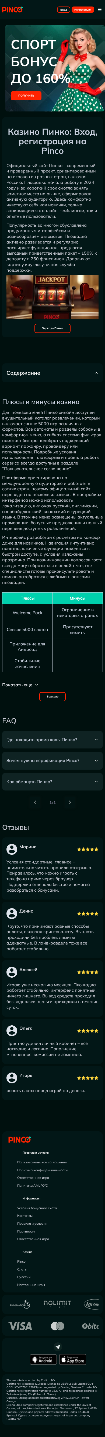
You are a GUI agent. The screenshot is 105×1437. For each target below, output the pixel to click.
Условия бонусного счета (37, 1208)
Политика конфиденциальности (42, 1170)
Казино (27, 1252)
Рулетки (23, 1277)
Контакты (25, 1216)
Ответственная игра (33, 1178)
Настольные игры (31, 1285)
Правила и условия (36, 1152)
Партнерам (26, 1231)
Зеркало (52, 696)
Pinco (21, 1261)
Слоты (22, 1269)
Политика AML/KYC (32, 1185)
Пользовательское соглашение (42, 1162)
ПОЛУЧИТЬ (26, 95)
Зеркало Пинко (52, 328)
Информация (31, 1198)
